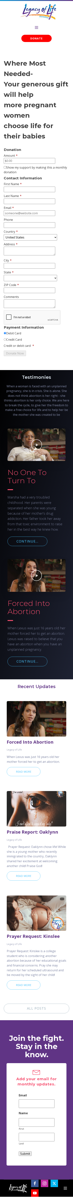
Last (21, 1143)
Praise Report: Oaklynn (32, 832)
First (21, 1128)
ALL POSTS (36, 1008)
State (9, 272)
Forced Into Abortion (30, 742)
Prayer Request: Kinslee (33, 936)
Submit (25, 1154)
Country (11, 232)
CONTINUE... (27, 541)
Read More (23, 771)
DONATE (36, 38)
